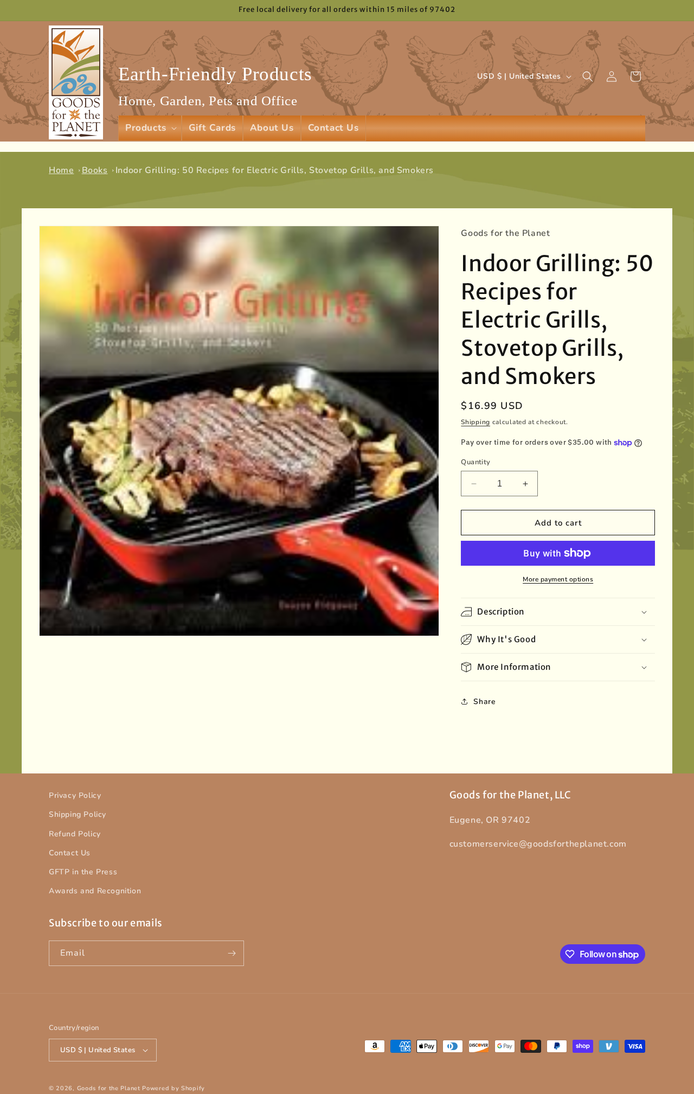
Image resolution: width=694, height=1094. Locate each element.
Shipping (475, 422)
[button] (150, 128)
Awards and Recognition (95, 891)
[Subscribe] (231, 953)
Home (61, 170)
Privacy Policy (75, 795)
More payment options (558, 579)
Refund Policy (75, 834)
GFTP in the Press (83, 872)
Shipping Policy (77, 814)
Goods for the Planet (108, 1088)
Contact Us (70, 853)
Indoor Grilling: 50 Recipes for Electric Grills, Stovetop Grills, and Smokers (274, 170)
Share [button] (484, 701)
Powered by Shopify (173, 1088)
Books (95, 170)
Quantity (475, 462)
